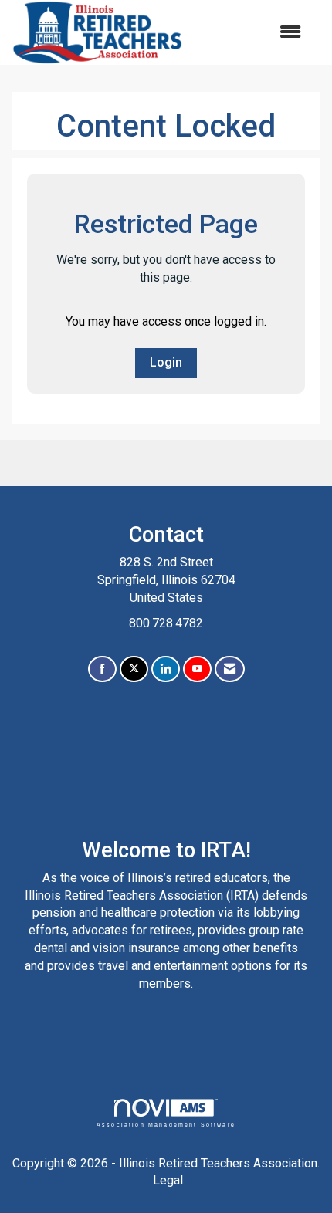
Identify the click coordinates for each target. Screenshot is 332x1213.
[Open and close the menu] (250, 32)
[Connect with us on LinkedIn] (165, 669)
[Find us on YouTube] (197, 669)
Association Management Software (166, 1124)
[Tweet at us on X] (134, 669)
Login (166, 362)
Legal (168, 1180)
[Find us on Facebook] (102, 669)
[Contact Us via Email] (230, 669)
